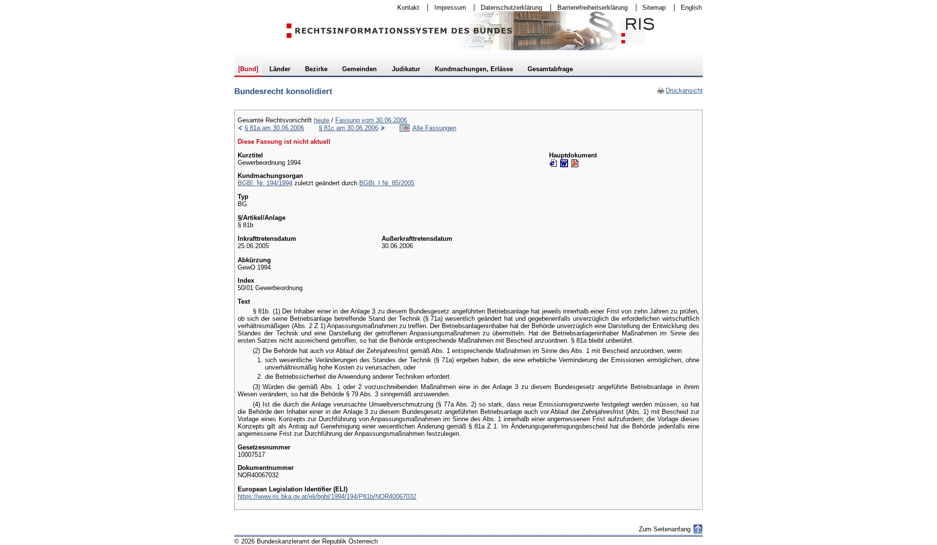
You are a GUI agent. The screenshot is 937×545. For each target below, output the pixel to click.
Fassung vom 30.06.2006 (371, 120)
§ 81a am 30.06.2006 (274, 128)
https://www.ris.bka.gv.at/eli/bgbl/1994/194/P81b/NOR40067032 (327, 496)
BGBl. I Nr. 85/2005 (386, 183)
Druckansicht (680, 90)
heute (321, 120)
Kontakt (405, 7)
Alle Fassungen (434, 128)
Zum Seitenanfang (665, 529)
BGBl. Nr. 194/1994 (265, 183)
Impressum (447, 7)
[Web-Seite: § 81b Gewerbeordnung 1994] (553, 163)
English (691, 7)
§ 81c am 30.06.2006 (348, 128)
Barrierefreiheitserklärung (589, 7)
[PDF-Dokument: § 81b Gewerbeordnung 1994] (574, 163)
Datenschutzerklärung (508, 7)
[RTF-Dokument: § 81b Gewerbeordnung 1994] (564, 163)
